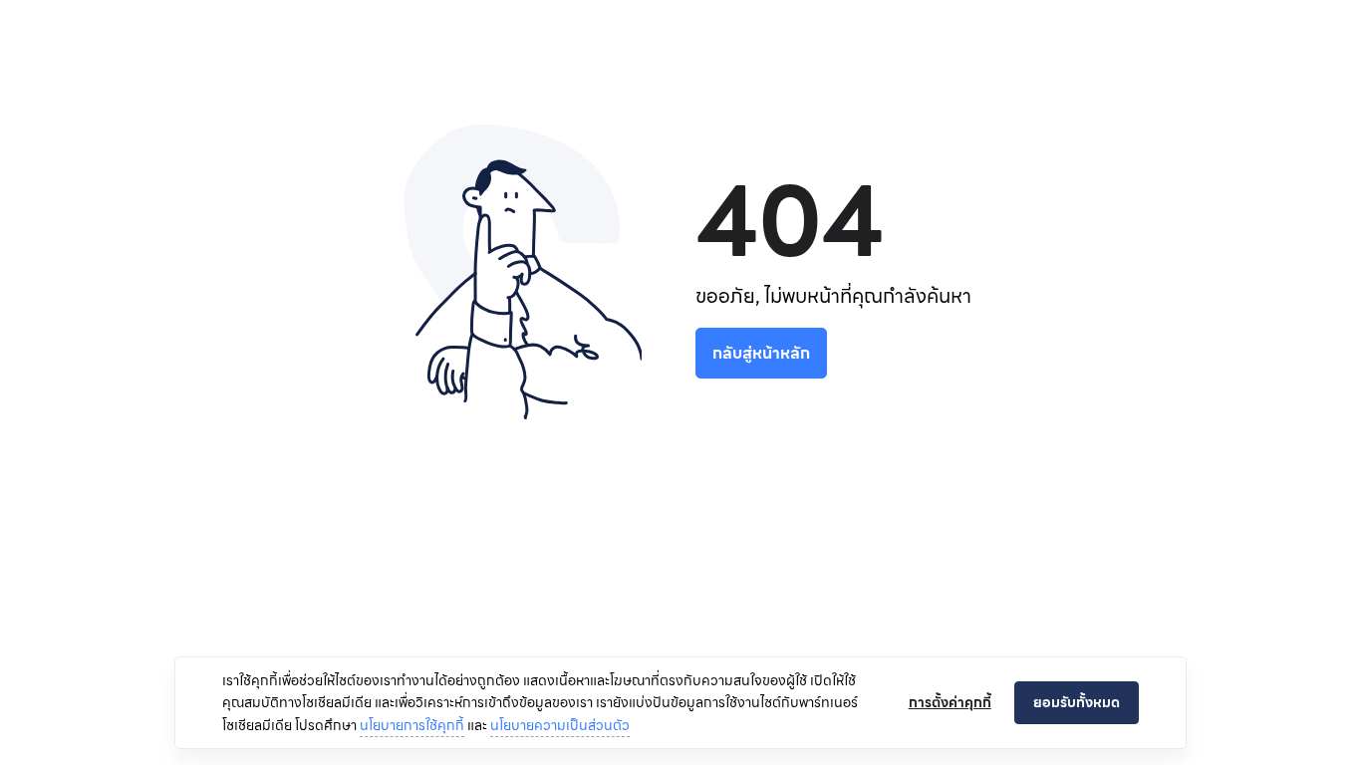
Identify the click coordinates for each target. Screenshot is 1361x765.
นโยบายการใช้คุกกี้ (412, 725)
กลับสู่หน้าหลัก (761, 353)
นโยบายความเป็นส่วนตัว (560, 725)
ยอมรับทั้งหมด (1076, 702)
